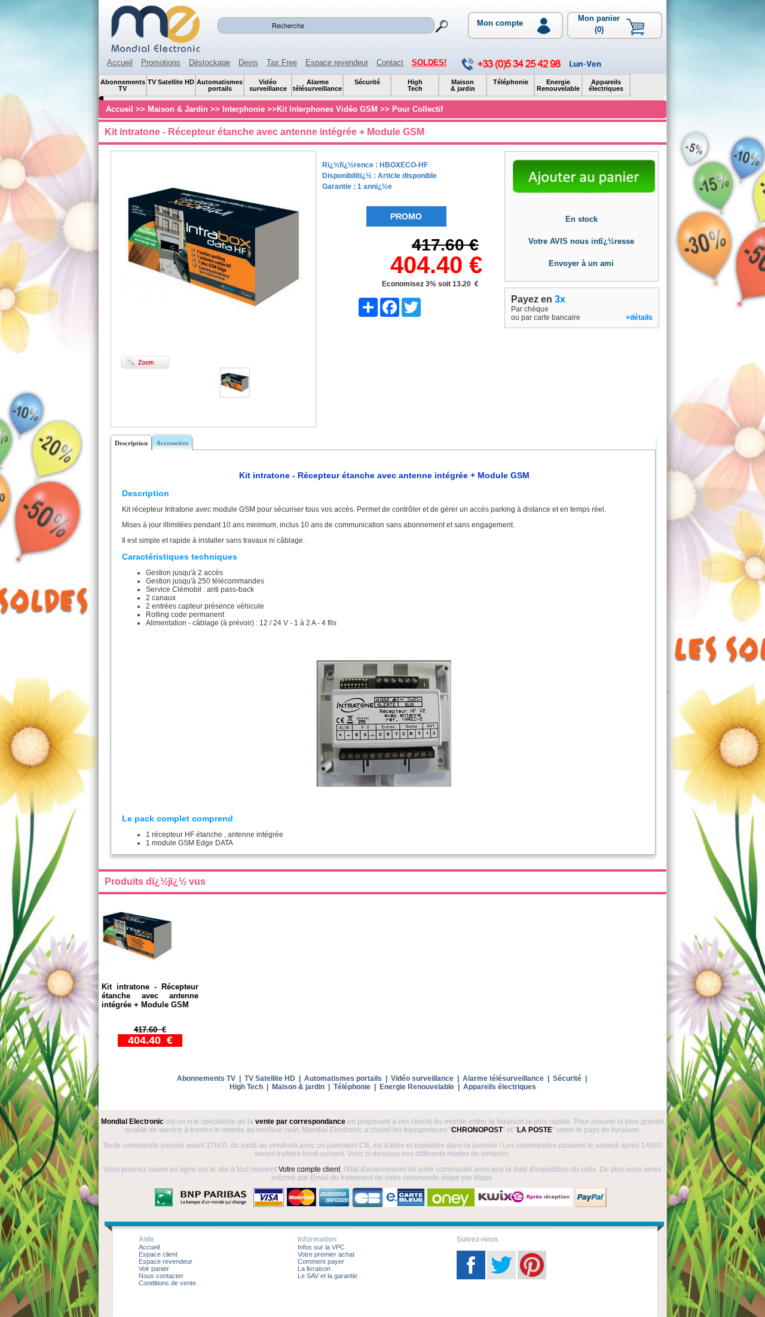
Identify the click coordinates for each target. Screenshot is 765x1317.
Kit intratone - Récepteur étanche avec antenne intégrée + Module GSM (150, 995)
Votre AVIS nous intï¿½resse (581, 241)
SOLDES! (429, 62)
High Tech (246, 1087)
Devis (248, 62)
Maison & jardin (298, 1087)
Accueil (120, 62)
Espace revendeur (336, 62)
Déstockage (209, 62)
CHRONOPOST (477, 1130)
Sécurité (567, 1078)
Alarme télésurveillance (503, 1078)
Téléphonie (352, 1087)
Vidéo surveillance (422, 1078)
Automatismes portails (343, 1078)
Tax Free (282, 62)
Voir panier (154, 1268)
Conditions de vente (167, 1283)
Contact (390, 62)
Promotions (160, 62)
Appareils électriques (499, 1087)
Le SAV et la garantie (327, 1275)
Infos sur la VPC (321, 1247)
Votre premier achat (326, 1254)
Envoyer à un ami (581, 263)
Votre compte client (309, 1169)
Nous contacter (161, 1275)
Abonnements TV (206, 1078)
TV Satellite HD (269, 1078)
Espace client (158, 1254)
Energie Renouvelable (417, 1087)
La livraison (314, 1268)
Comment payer (321, 1261)
